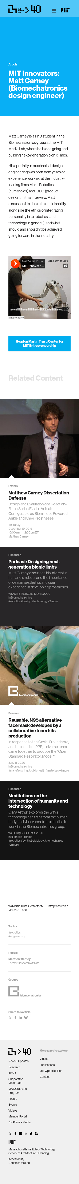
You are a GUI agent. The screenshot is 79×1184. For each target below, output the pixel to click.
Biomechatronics (21, 597)
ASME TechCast (22, 593)
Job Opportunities (51, 1070)
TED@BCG (19, 833)
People (12, 1098)
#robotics (14, 601)
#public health (36, 770)
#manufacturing (18, 770)
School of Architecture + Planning (28, 1153)
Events (12, 1104)
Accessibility (16, 1159)
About (12, 1073)
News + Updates (18, 1061)
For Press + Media (19, 1122)
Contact (45, 1076)
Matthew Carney (18, 536)
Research (14, 1067)
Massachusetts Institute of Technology (31, 1149)
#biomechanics (53, 840)
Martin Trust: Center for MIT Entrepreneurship (40, 906)
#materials (52, 770)
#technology (39, 601)
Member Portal (17, 1116)
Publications (47, 1065)
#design (26, 601)
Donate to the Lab (19, 1163)
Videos (12, 1110)
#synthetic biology (32, 840)
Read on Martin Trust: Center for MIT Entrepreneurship (39, 343)
